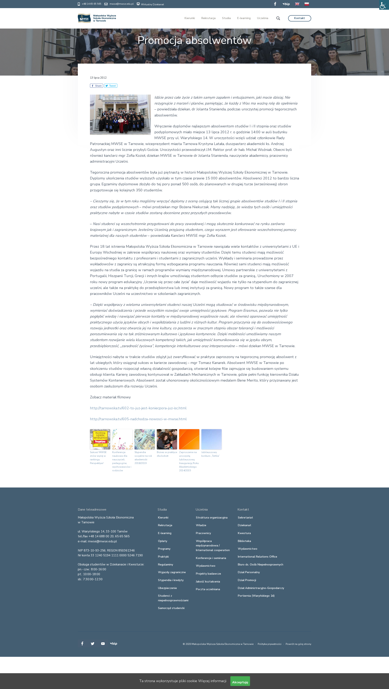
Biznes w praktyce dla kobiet (167, 454)
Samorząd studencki (171, 608)
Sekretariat (245, 517)
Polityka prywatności (269, 644)
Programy (164, 549)
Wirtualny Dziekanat (152, 4)
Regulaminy (165, 564)
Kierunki (163, 517)
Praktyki (163, 557)
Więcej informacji (212, 680)
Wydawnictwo (205, 566)
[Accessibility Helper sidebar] (384, 5)
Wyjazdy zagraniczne (172, 572)
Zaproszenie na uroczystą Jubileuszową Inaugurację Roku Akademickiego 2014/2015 (189, 461)
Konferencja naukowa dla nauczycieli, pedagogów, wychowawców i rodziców (121, 461)
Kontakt (299, 18)
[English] (297, 7)
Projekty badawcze (208, 574)
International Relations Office (257, 557)
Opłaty (162, 541)
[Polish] (306, 7)
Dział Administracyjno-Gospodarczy (261, 588)
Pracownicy (203, 533)
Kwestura (244, 533)
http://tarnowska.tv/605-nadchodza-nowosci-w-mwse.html (138, 419)
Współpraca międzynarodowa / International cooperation (213, 545)
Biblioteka (244, 541)
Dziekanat (244, 525)
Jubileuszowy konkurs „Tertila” (210, 454)
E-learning (164, 533)
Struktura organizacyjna (212, 517)
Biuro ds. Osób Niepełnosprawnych (260, 564)
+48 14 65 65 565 (91, 3)
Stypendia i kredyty (171, 580)
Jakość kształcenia (208, 581)
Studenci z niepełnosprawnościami (173, 598)
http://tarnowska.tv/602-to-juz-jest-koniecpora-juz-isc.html (138, 408)
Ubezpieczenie (167, 588)
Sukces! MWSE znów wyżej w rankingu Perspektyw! (98, 458)
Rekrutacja (165, 525)
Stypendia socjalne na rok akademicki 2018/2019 (143, 458)
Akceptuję (240, 682)
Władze (201, 525)
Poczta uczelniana (208, 589)
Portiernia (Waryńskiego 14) (256, 596)
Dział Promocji (247, 580)
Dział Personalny (249, 572)
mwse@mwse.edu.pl (122, 3)
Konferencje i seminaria (211, 558)
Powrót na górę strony (298, 644)
